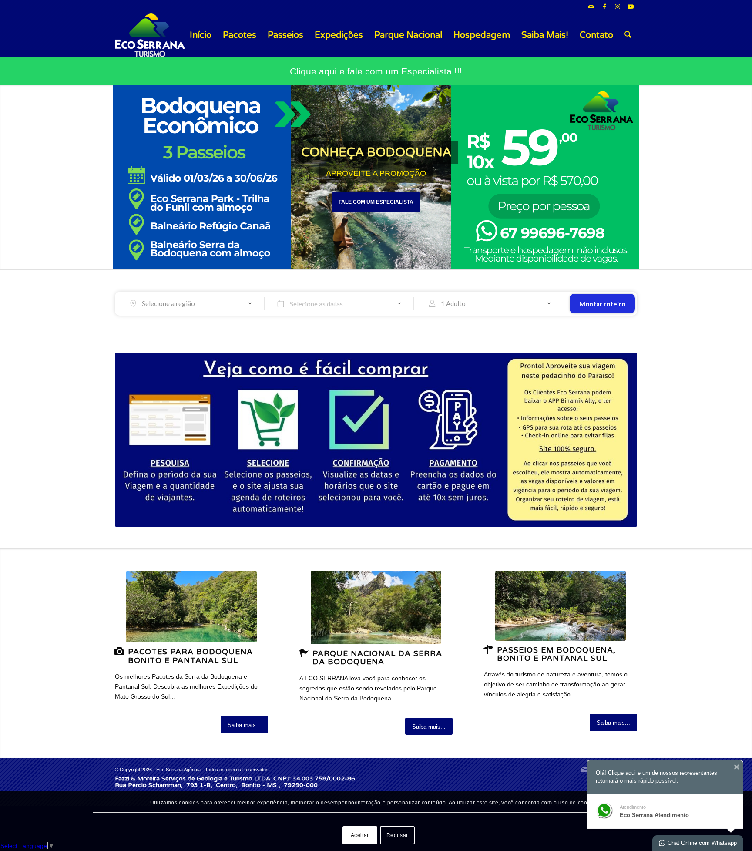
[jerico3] (376, 607)
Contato (596, 35)
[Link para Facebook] (604, 6)
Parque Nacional (408, 35)
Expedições (339, 35)
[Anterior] (7, 177)
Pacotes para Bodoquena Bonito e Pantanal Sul (190, 656)
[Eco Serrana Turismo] (150, 35)
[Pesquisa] (628, 35)
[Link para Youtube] (630, 6)
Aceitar (360, 835)
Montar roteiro (602, 304)
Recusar (397, 835)
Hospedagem (481, 35)
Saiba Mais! (544, 35)
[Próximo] (744, 177)
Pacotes (239, 35)
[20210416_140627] (560, 605)
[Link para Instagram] (617, 6)
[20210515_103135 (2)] (191, 606)
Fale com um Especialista (376, 202)
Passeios (285, 35)
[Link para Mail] (591, 6)
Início (201, 35)
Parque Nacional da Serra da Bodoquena (377, 657)
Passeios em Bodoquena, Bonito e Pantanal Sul (556, 654)
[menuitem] (628, 35)
